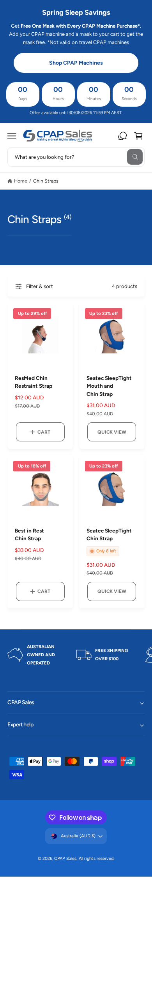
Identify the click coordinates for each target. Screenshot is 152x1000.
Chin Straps (45, 181)
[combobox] (76, 156)
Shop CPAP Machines (76, 63)
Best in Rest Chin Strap (29, 534)
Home (20, 181)
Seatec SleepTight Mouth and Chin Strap (109, 386)
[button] (12, 136)
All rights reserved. (96, 858)
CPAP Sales (65, 858)
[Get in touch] (122, 136)
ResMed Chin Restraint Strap (33, 382)
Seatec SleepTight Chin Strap (109, 534)
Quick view (111, 432)
